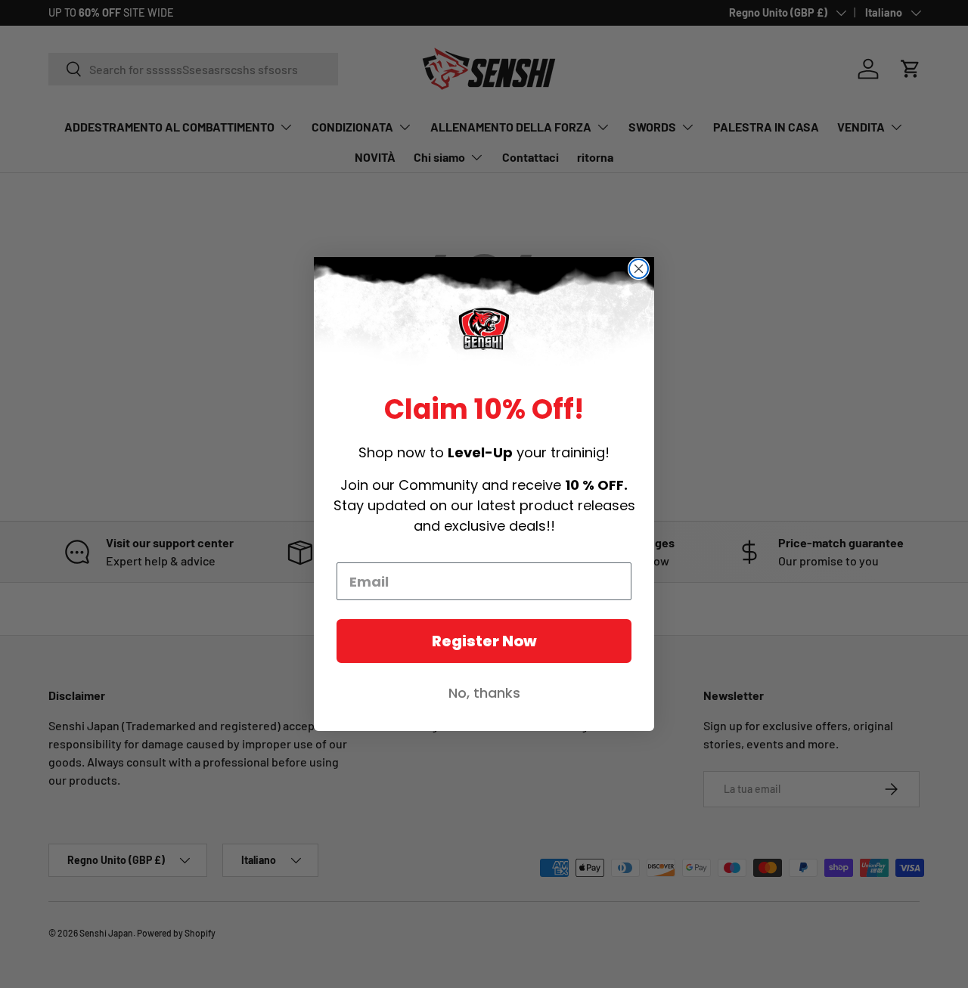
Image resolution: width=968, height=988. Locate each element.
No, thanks (484, 692)
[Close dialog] (638, 268)
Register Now (484, 641)
